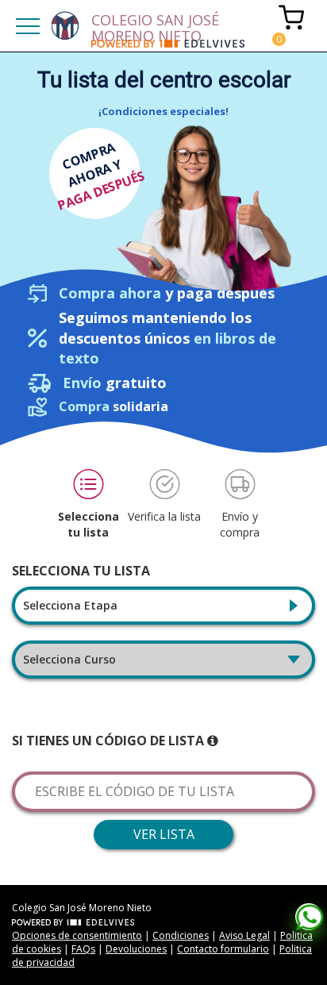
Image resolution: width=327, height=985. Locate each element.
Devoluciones (136, 949)
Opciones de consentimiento (77, 935)
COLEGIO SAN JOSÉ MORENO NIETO (155, 25)
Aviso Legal (244, 935)
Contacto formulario (223, 949)
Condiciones (180, 935)
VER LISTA (163, 834)
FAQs (83, 949)
